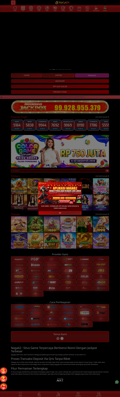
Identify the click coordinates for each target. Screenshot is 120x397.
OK (60, 213)
